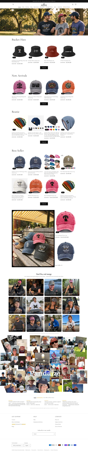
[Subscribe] (54, 434)
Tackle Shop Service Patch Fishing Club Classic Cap (51, 97)
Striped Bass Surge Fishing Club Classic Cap (66, 97)
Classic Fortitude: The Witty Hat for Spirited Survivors (35, 172)
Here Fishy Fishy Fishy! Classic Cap (67, 171)
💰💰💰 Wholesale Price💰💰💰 (18, 424)
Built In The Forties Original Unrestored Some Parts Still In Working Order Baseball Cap (18, 196)
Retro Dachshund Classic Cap (50, 195)
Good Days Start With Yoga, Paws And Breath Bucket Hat (19, 61)
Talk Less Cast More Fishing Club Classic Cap (34, 97)
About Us (57, 419)
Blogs (13, 426)
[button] (13, 4)
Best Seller (58, 265)
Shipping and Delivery (38, 422)
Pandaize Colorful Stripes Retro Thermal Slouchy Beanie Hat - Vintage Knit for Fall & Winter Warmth (19, 134)
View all (44, 67)
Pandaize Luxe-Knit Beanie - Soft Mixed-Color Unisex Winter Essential (35, 133)
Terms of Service (58, 426)
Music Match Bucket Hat (49, 60)
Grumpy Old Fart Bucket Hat (34, 60)
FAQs (34, 419)
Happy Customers (58, 422)
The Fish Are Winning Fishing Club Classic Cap (19, 97)
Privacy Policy (58, 424)
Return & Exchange (16, 422)
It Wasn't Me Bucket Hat (65, 60)
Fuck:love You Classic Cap (33, 195)
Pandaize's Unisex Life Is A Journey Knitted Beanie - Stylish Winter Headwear (67, 134)
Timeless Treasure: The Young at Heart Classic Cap (19, 172)
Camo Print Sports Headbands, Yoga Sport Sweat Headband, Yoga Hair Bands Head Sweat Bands (51, 173)
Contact (13, 419)
